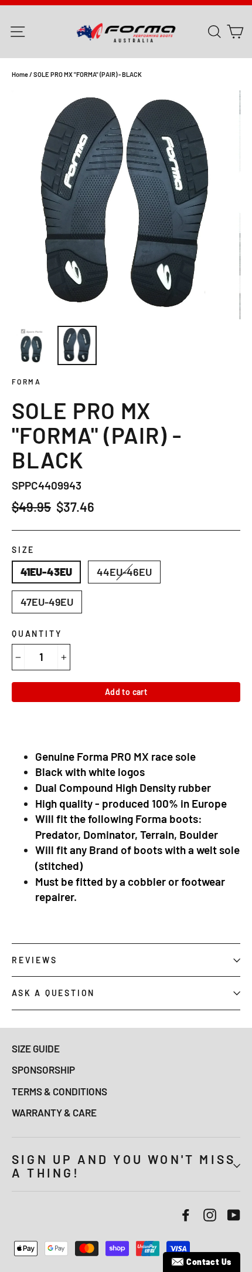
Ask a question (53, 993)
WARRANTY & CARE (54, 1112)
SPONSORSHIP (43, 1069)
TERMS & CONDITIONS (59, 1091)
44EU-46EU (124, 571)
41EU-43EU (46, 571)
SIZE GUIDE (36, 1048)
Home (20, 74)
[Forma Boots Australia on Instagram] (209, 1214)
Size (23, 549)
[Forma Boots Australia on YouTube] (233, 1214)
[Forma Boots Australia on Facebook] (185, 1214)
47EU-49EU (47, 601)
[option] (126, 204)
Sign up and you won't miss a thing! (124, 1166)
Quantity (37, 633)
